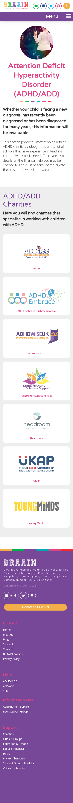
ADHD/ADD (10, 681)
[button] (58, 16)
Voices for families (14, 768)
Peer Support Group (15, 711)
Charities (8, 734)
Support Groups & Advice (18, 763)
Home (7, 629)
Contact (8, 649)
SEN (5, 691)
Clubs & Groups (12, 738)
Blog (6, 639)
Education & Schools (15, 743)
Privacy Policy (11, 658)
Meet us (8, 634)
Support (8, 644)
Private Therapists (14, 758)
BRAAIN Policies (13, 654)
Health (7, 753)
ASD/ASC (8, 686)
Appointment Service (16, 706)
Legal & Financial (13, 748)
